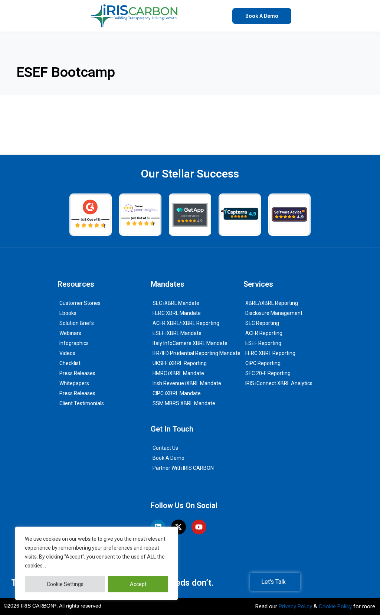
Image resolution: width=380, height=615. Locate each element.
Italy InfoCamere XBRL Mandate (190, 343)
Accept (138, 584)
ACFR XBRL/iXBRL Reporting (186, 323)
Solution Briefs (76, 323)
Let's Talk (273, 581)
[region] (96, 563)
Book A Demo (168, 458)
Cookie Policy (335, 606)
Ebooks (67, 313)
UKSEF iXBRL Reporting (180, 363)
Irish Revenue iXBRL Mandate (187, 383)
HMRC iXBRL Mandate (178, 373)
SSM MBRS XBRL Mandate (184, 403)
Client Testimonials (81, 403)
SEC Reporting (262, 323)
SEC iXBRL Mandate (176, 303)
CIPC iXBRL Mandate (177, 393)
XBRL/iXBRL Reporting (271, 303)
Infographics (74, 343)
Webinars (70, 333)
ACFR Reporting (263, 333)
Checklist (70, 363)
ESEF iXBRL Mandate (177, 333)
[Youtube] (198, 527)
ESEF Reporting (263, 343)
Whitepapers (74, 383)
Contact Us (165, 448)
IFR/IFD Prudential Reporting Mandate (196, 353)
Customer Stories (80, 303)
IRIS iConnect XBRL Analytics (278, 383)
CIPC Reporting (263, 363)
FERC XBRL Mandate (177, 313)
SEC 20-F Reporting (268, 373)
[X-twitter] (178, 527)
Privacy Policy (295, 606)
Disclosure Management (273, 313)
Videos (67, 353)
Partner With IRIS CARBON (183, 468)
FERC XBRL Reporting (270, 353)
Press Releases (77, 373)
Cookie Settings (65, 584)
